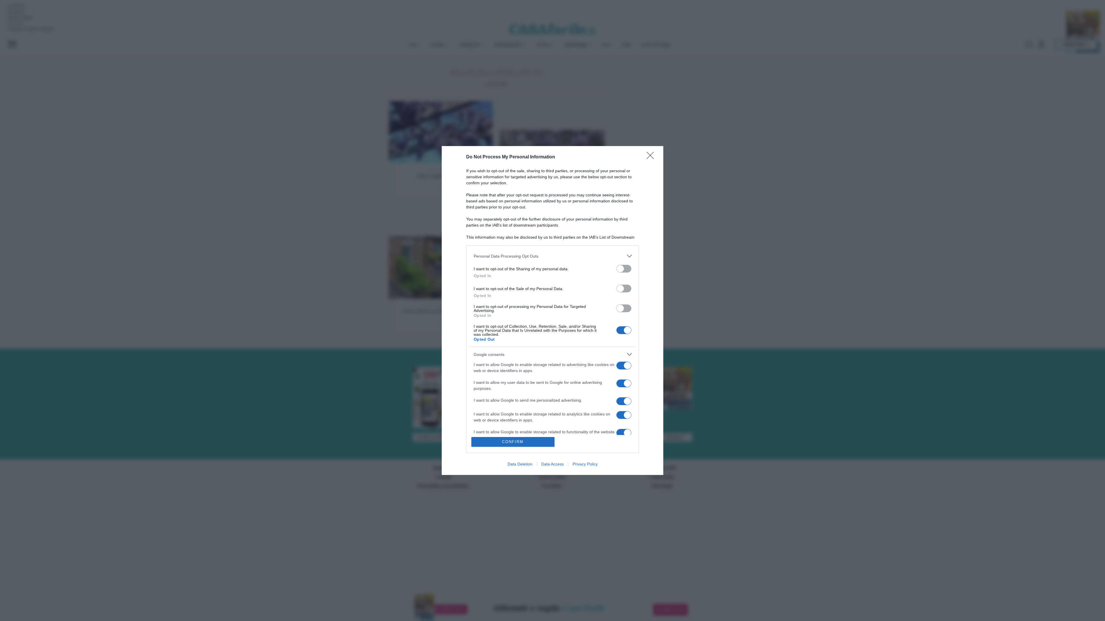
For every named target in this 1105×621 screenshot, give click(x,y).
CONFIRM (512, 442)
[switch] (623, 269)
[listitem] (552, 256)
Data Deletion (520, 464)
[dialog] (552, 310)
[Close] (652, 157)
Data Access (552, 464)
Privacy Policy (585, 464)
